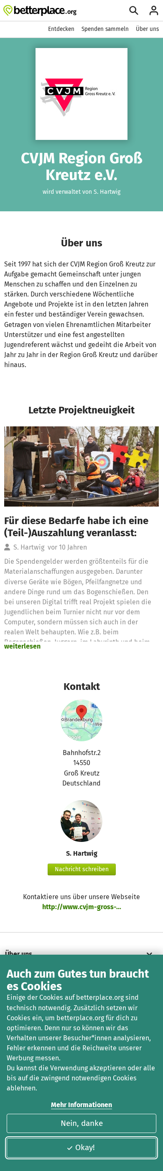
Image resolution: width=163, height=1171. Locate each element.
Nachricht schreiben (82, 869)
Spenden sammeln (105, 29)
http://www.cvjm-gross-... (81, 907)
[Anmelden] (154, 10)
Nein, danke (82, 1123)
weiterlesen (22, 646)
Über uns (147, 29)
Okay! (85, 1147)
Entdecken (61, 29)
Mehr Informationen (81, 1105)
